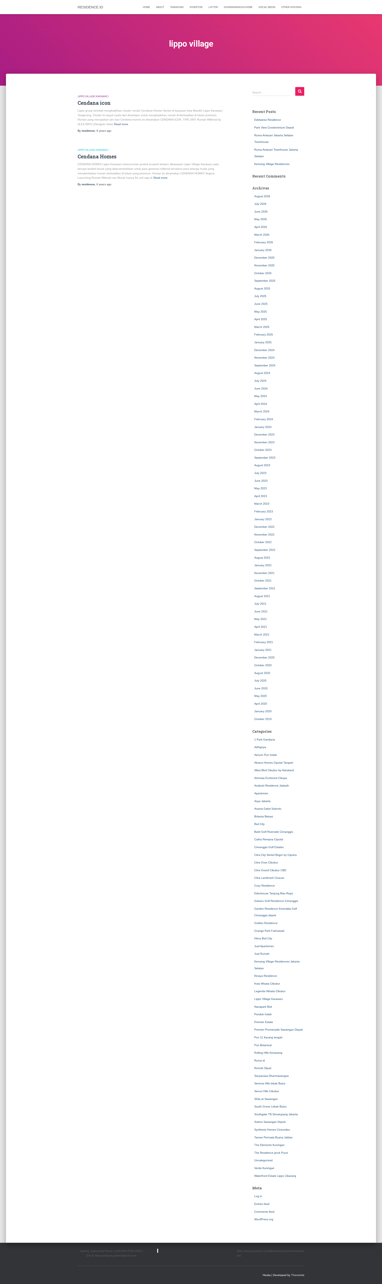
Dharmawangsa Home (238, 7)
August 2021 (262, 596)
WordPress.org (263, 1219)
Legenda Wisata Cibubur (270, 991)
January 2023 (263, 519)
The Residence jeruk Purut (271, 1152)
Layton (213, 7)
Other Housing (291, 7)
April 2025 (260, 319)
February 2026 (263, 242)
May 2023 (260, 488)
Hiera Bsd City (263, 938)
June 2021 (261, 611)
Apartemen (261, 793)
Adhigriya (260, 747)
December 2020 (264, 657)
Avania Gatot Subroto (267, 808)
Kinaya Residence (265, 975)
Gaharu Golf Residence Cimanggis (276, 900)
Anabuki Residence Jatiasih (271, 785)
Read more (121, 124)
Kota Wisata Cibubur (267, 983)
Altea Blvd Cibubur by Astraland (274, 770)
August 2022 (262, 557)
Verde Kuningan (264, 1168)
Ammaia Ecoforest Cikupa (270, 778)
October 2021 (263, 580)
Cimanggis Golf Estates (269, 847)
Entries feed (261, 1204)
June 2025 (261, 303)
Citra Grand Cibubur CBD (270, 870)
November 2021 (264, 573)
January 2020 (263, 711)
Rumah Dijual (262, 1068)
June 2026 (261, 211)
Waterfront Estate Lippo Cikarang (275, 1175)
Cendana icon (94, 103)
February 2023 (263, 511)
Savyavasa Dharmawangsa (271, 1075)
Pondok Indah (263, 1014)
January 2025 (263, 342)
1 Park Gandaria (264, 739)
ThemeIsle (297, 1275)
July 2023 (260, 473)
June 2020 (261, 688)
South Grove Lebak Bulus (270, 1106)
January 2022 (263, 565)
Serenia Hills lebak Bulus (269, 1083)
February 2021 (263, 642)
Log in (258, 1196)
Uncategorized (263, 1160)
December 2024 (264, 350)
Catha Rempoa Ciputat (268, 839)
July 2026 (260, 203)
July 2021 (260, 603)
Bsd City (259, 824)
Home (146, 7)
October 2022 (263, 542)
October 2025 (263, 273)
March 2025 (261, 327)
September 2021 (264, 588)
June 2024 (261, 388)
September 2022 (264, 549)
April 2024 (260, 403)
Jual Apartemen (264, 946)
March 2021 (261, 634)
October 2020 (263, 665)
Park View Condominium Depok (274, 127)
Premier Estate (263, 1022)
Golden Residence (266, 923)
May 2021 (260, 619)
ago (103, 130)
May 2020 (260, 695)
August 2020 (262, 673)
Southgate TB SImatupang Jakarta (276, 1114)
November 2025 (264, 265)
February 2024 (263, 419)
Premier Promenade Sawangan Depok (278, 1029)
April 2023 (260, 496)
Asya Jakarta (262, 801)
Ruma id (259, 1060)
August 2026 (262, 196)
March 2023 (261, 503)
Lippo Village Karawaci (93, 96)
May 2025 (260, 311)
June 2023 (261, 480)
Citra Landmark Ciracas (269, 877)
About (160, 7)
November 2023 (264, 442)
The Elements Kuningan (269, 1145)
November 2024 (264, 357)
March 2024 (261, 411)
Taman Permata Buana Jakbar (273, 1137)
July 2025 (260, 296)
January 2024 (263, 427)
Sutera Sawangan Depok (270, 1121)
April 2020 (260, 703)
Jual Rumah (261, 953)
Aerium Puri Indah (265, 754)
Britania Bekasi (263, 816)
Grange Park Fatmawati (269, 930)
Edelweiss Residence (267, 119)
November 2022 (264, 534)
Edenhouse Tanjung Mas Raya (273, 893)
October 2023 (263, 449)
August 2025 (262, 288)
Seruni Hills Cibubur (266, 1091)
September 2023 (264, 457)
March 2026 (261, 234)
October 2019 (263, 719)
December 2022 (264, 526)
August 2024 (262, 373)
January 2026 (263, 250)
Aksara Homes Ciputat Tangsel (273, 762)
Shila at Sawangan (266, 1099)
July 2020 (260, 680)
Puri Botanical (263, 1045)
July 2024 (260, 380)
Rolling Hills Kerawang (268, 1052)
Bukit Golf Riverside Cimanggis (273, 831)
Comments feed (264, 1211)
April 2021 (260, 626)
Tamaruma (177, 7)
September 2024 (264, 365)
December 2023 (264, 434)
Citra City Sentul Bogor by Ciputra (275, 854)
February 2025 (263, 334)
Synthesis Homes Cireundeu (272, 1129)
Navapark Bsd (263, 1006)
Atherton (196, 7)
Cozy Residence (264, 885)
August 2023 (262, 465)
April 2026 (260, 227)
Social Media (266, 7)
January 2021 (263, 649)
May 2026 (260, 219)
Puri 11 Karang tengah (268, 1037)
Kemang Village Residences (271, 164)
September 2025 (264, 280)
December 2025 (264, 257)
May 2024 (260, 396)
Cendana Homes (97, 156)
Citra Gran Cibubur (266, 862)
